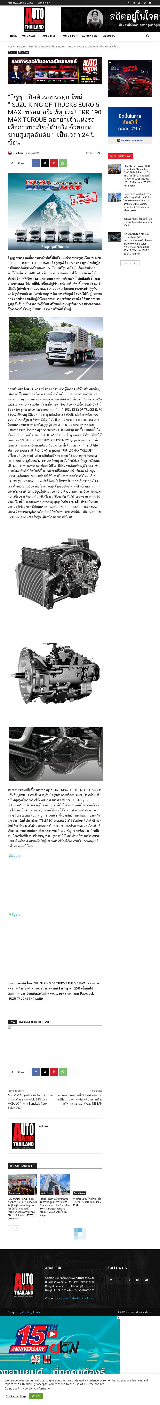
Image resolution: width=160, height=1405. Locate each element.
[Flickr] (128, 1280)
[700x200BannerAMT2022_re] (55, 70)
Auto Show (14, 1193)
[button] (147, 36)
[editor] (10, 153)
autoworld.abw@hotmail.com (76, 1298)
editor (19, 152)
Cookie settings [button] (16, 1396)
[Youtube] (150, 3)
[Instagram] (134, 3)
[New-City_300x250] (130, 78)
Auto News (46, 1193)
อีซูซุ (47, 1021)
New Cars (23, 52)
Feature (21, 46)
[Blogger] (111, 1280)
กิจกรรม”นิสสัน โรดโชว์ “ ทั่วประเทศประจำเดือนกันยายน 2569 (87, 1202)
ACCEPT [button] (35, 1396)
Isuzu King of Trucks (30, 1021)
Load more (129, 263)
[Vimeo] (144, 3)
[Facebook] (128, 3)
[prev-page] (10, 1227)
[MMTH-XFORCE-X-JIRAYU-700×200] (55, 1038)
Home (11, 46)
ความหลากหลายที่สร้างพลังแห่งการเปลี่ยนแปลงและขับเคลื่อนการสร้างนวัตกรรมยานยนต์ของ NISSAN (80, 1099)
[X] (139, 3)
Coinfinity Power (31, 1312)
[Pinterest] (54, 163)
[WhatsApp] (63, 163)
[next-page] (16, 1227)
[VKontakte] (146, 1280)
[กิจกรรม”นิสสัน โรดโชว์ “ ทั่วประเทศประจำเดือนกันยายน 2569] (87, 1184)
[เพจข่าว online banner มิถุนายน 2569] (130, 125)
